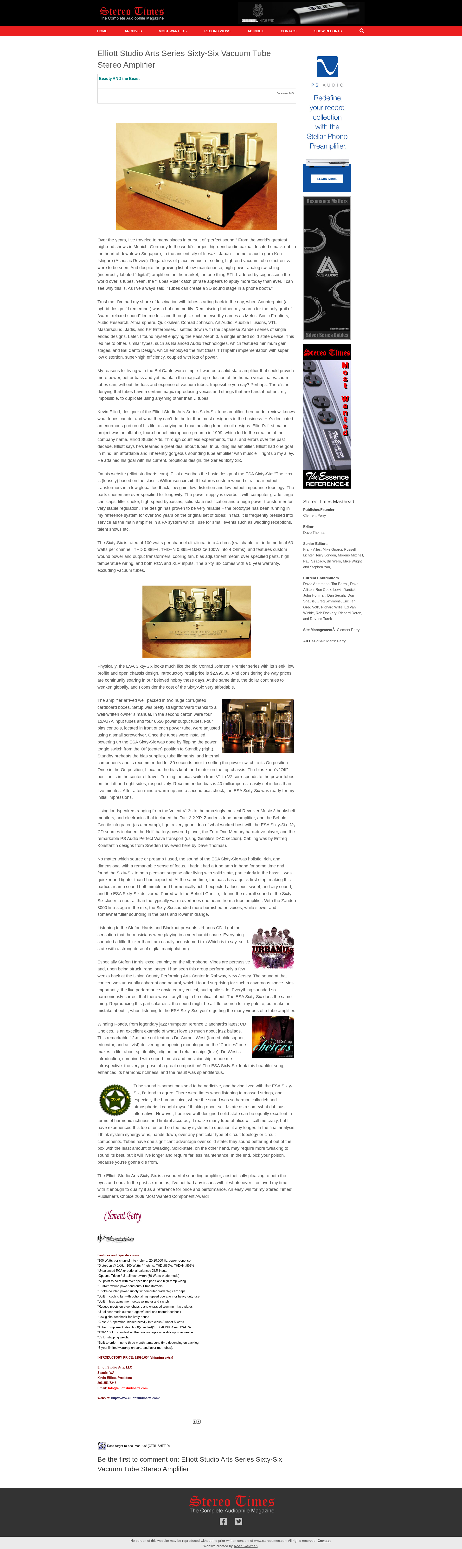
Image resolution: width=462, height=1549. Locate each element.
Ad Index (255, 31)
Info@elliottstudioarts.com (128, 1388)
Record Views (217, 31)
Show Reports (328, 31)
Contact (289, 31)
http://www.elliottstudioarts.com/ (135, 1398)
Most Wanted (171, 31)
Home (102, 31)
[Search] (362, 32)
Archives (133, 31)
